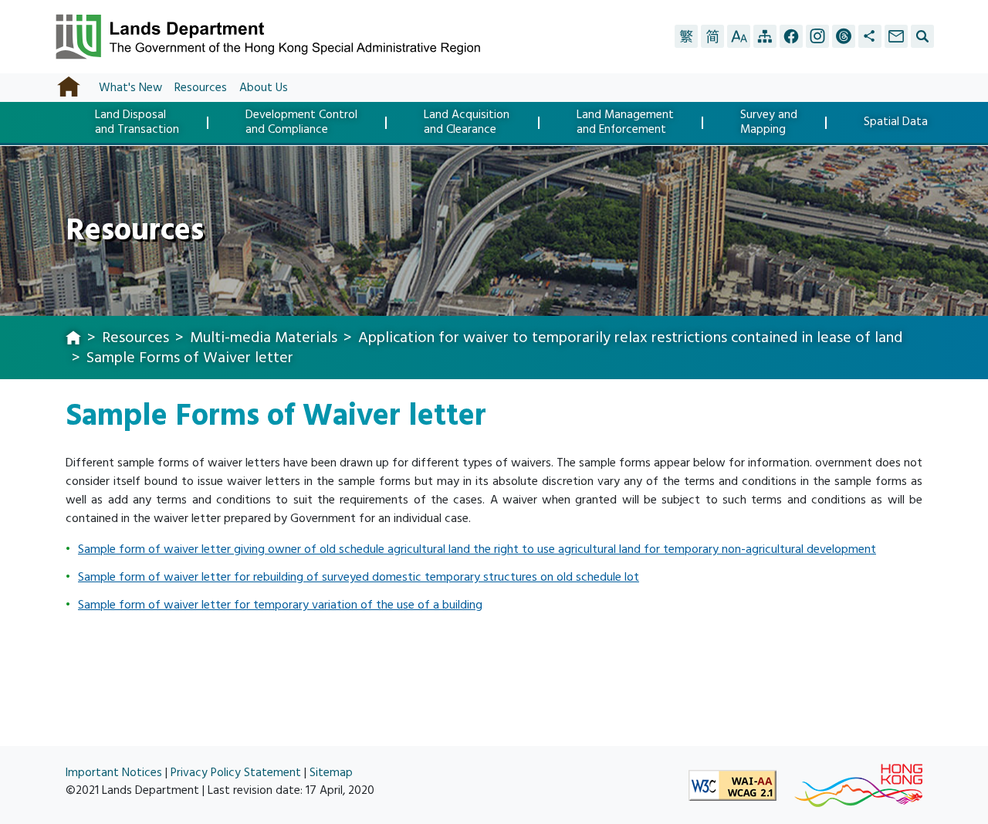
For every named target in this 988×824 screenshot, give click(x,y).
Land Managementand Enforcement (625, 122)
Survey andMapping (768, 122)
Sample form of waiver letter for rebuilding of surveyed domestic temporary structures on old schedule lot (358, 576)
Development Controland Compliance (301, 122)
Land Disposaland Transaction (137, 122)
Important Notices (114, 773)
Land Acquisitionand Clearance (466, 122)
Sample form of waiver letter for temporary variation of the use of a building (280, 604)
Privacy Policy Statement (236, 773)
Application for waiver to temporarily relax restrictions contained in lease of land (630, 337)
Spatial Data (896, 123)
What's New (130, 88)
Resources (200, 88)
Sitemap (331, 773)
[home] (73, 339)
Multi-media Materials (263, 337)
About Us (263, 88)
